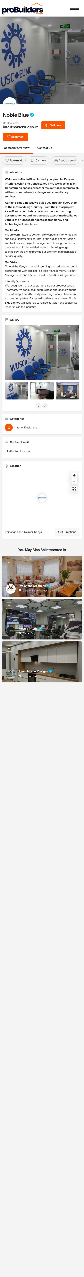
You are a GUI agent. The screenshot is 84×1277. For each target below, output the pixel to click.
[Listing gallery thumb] (42, 352)
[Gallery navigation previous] (38, 406)
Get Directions (67, 532)
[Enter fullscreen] (74, 488)
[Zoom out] (74, 481)
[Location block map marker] (42, 498)
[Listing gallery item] (16, 390)
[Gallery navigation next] (45, 406)
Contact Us (44, 148)
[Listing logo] (10, 104)
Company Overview (16, 148)
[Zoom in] (74, 475)
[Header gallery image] (42, 60)
